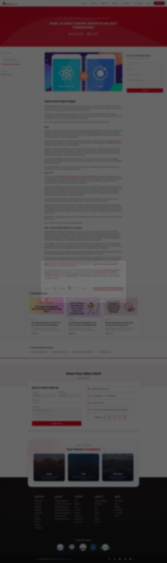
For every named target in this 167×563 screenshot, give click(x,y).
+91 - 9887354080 (72, 276)
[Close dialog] (125, 262)
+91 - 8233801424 (72, 274)
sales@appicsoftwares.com (51, 274)
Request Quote (109, 289)
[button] (96, 275)
